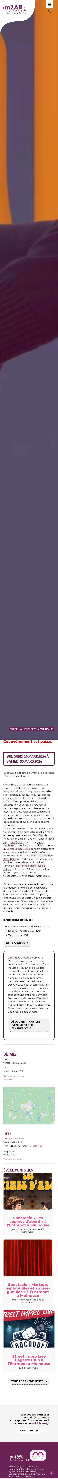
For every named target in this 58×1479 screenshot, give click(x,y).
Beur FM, (38, 835)
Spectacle (8, 1079)
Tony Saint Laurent (40, 855)
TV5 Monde (16, 842)
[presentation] (28, 1191)
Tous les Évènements (27, 1381)
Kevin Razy (9, 859)
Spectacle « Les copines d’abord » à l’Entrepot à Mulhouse (28, 1221)
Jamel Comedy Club (18, 849)
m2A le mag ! (41, 1423)
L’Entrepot (14, 957)
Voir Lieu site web (12, 1159)
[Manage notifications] (51, 1473)
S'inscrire (26, 1430)
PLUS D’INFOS (15, 943)
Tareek (49, 773)
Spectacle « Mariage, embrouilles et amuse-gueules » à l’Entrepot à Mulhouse (28, 1290)
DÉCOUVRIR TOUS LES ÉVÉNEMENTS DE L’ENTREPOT (25, 1025)
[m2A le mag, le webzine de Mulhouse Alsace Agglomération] (38, 1459)
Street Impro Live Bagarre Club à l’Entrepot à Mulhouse (29, 1360)
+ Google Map (35, 1146)
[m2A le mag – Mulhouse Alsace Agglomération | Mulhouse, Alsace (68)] (22, 9)
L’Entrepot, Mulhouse (13, 1138)
